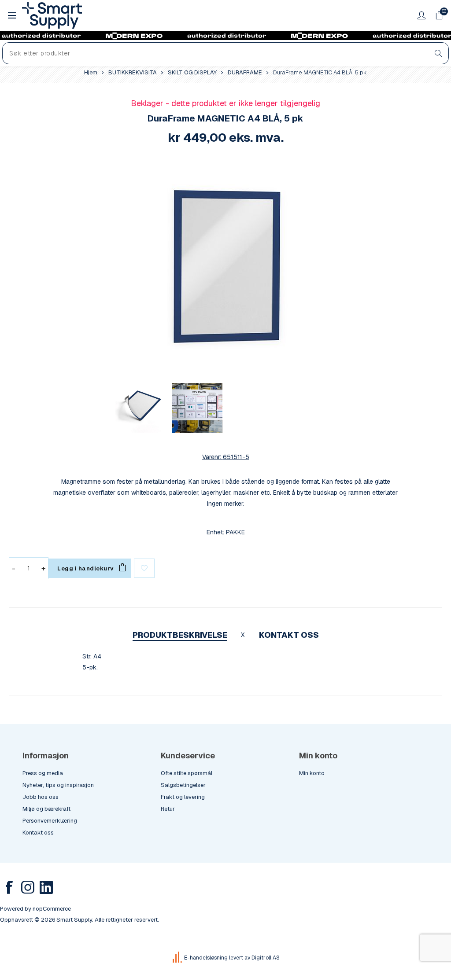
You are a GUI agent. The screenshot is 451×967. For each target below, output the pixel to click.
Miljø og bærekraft (46, 809)
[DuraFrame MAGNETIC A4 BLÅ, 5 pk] (225, 266)
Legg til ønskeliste (144, 568)
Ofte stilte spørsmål (186, 773)
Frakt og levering (183, 797)
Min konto (312, 773)
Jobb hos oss (40, 797)
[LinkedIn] (46, 887)
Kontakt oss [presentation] (289, 635)
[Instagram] (28, 887)
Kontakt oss (38, 832)
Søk (438, 53)
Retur (168, 809)
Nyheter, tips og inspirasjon (58, 785)
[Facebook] (9, 887)
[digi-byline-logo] (178, 957)
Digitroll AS (265, 957)
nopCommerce (52, 908)
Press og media (42, 773)
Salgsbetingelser (183, 785)
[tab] (180, 635)
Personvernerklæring (49, 820)
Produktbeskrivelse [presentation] (180, 635)
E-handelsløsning (206, 957)
